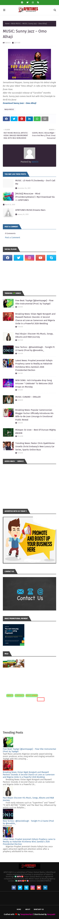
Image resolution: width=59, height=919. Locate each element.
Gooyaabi (51, 914)
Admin (8, 43)
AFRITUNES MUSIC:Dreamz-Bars (30, 210)
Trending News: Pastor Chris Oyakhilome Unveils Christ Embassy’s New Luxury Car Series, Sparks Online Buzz (35, 446)
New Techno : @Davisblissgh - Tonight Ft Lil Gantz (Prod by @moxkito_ (35, 349)
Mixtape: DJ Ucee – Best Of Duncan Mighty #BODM (35, 431)
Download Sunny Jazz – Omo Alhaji (19, 103)
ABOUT (10, 695)
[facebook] (22, 2)
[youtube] (40, 258)
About (27, 909)
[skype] (37, 2)
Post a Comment (12, 237)
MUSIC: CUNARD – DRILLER (28, 397)
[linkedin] (45, 887)
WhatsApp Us (39, 909)
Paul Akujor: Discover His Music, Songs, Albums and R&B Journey (34, 335)
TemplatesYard (26, 914)
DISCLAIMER (32, 695)
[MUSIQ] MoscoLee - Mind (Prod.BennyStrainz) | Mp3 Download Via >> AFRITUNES (35, 196)
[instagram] (32, 2)
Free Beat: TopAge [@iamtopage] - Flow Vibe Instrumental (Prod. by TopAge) (34, 302)
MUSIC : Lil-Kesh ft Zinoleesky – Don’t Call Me (35, 182)
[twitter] (27, 2)
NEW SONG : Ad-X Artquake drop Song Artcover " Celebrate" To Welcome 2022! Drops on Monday (34, 383)
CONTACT (19, 695)
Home (7, 24)
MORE (40, 699)
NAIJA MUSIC (16, 24)
